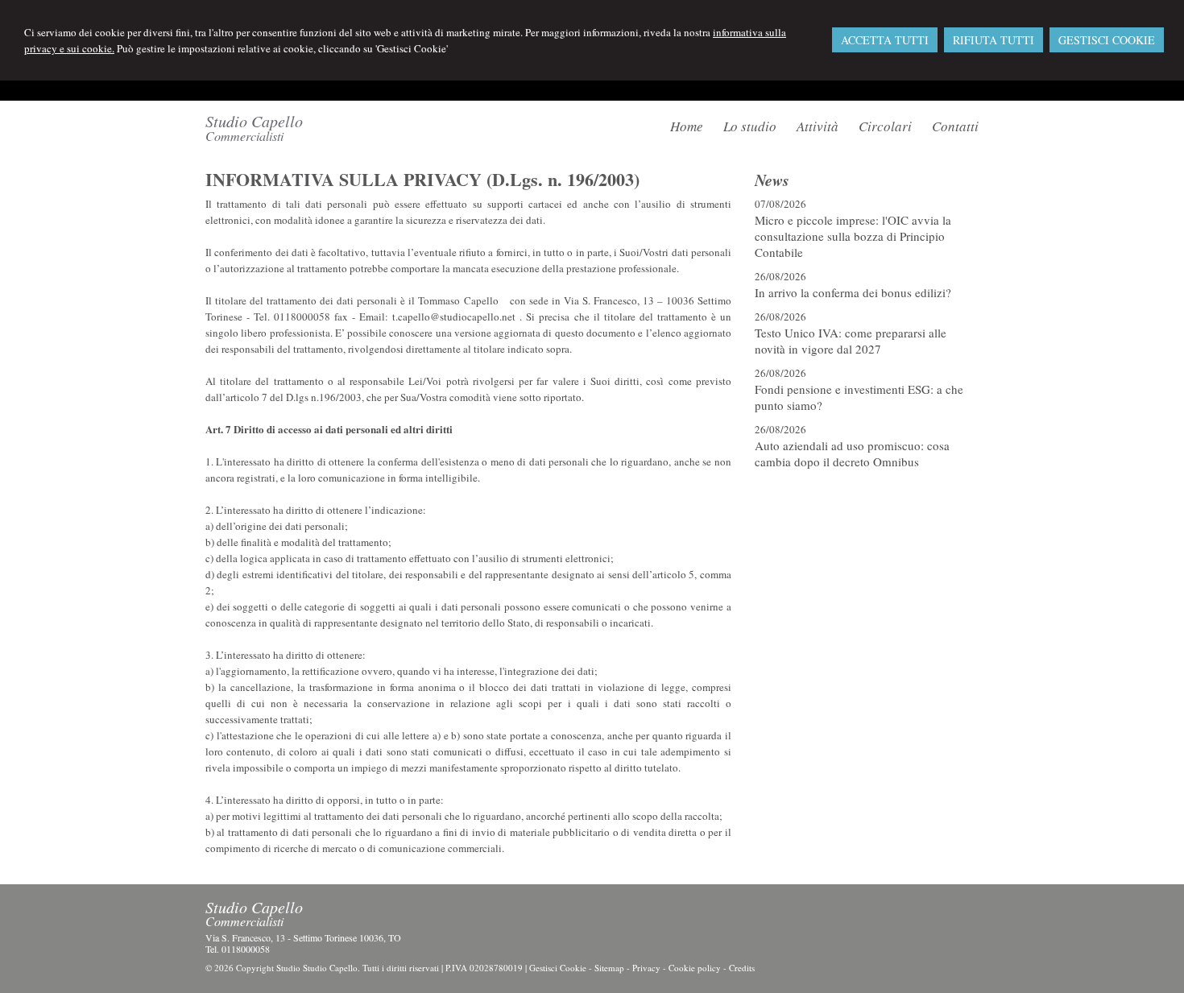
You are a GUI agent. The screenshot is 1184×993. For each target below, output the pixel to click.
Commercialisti (244, 135)
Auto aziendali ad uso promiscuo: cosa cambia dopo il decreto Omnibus (852, 453)
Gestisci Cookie (557, 968)
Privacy (646, 968)
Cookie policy (695, 968)
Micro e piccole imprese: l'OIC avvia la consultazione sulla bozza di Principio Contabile (853, 236)
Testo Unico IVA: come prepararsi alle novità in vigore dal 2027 (850, 341)
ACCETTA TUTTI (885, 40)
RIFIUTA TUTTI (993, 40)
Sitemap (609, 968)
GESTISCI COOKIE (1106, 40)
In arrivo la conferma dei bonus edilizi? (853, 292)
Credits (742, 968)
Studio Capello (254, 120)
